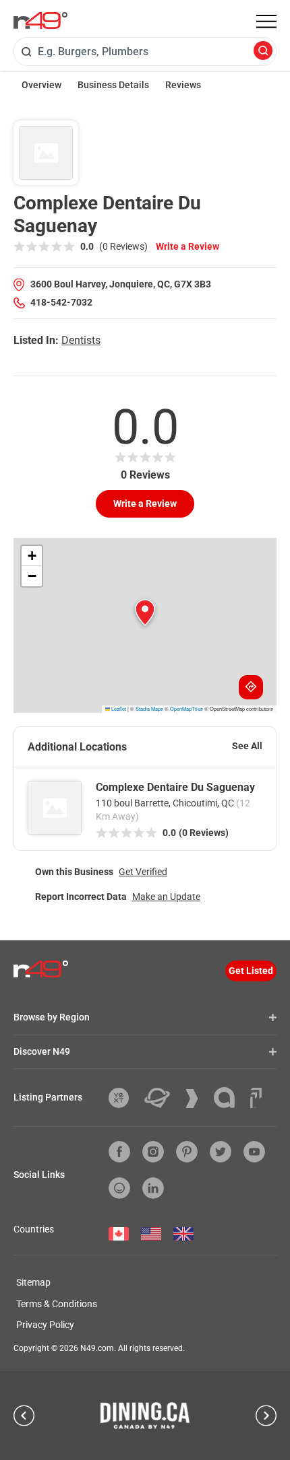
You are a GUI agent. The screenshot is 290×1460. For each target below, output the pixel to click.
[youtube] (254, 1152)
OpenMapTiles (186, 708)
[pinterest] (186, 1152)
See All (247, 745)
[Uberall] (162, 1098)
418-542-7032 (61, 302)
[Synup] (197, 1098)
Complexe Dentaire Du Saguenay (175, 787)
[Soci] (256, 1098)
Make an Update (166, 896)
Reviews (183, 84)
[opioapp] (119, 1188)
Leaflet (118, 708)
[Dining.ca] (145, 1415)
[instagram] (153, 1152)
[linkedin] (153, 1188)
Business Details (113, 84)
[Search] (263, 51)
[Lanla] (229, 1097)
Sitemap (33, 1282)
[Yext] (124, 1098)
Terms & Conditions (56, 1303)
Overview (41, 84)
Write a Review (187, 246)
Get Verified (143, 871)
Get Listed (251, 970)
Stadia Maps (149, 708)
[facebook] (119, 1152)
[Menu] (266, 21)
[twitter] (220, 1152)
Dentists (80, 340)
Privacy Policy (45, 1324)
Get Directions (251, 687)
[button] (145, 612)
